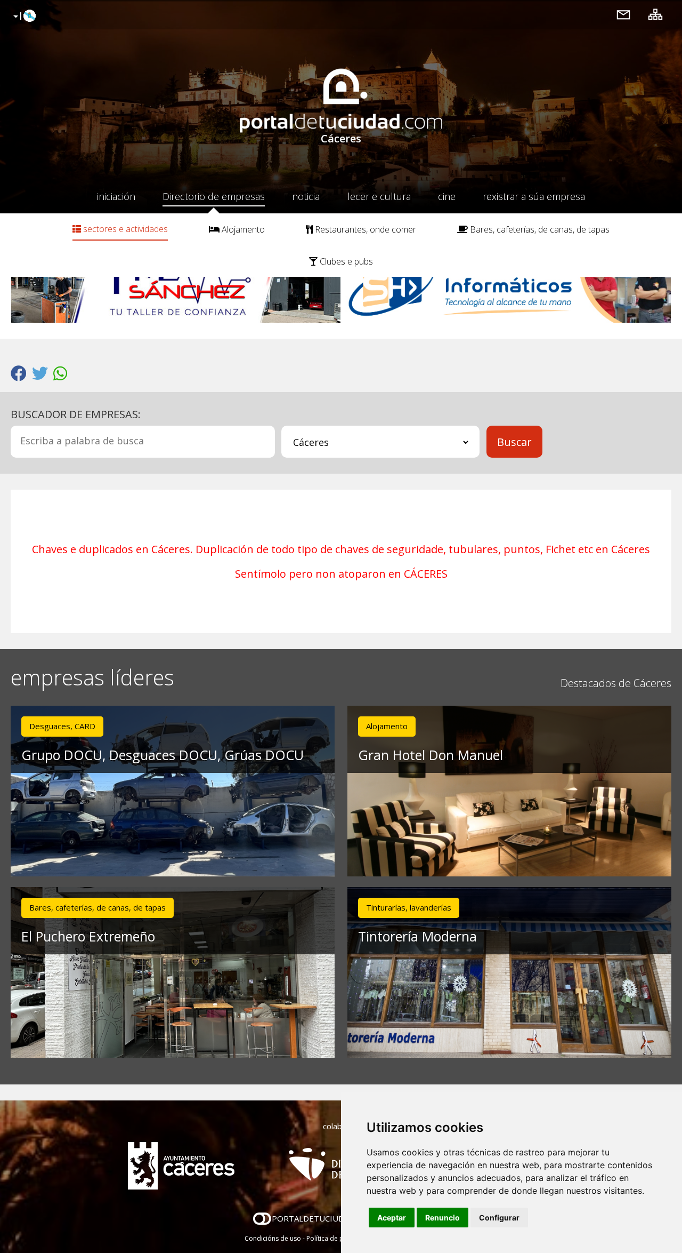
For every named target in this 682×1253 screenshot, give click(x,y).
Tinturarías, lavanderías (408, 907)
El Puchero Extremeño (88, 936)
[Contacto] (623, 14)
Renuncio (442, 1217)
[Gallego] (23, 16)
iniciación (116, 196)
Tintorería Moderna (417, 936)
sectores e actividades (124, 229)
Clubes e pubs (345, 261)
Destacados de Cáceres (616, 683)
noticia (306, 196)
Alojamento (242, 229)
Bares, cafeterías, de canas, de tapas (539, 229)
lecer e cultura (379, 196)
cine (447, 196)
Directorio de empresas (214, 196)
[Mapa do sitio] (655, 14)
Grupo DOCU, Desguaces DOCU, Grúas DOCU (162, 755)
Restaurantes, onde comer (364, 229)
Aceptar (391, 1217)
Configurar (499, 1217)
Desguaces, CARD (62, 726)
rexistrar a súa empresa (534, 196)
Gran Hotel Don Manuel (430, 755)
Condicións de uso (273, 1238)
